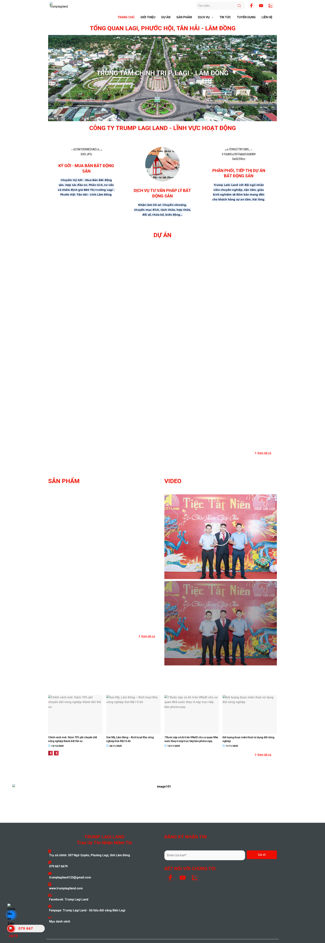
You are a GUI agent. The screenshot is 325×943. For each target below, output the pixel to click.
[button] (263, 453)
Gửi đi (262, 854)
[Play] (220, 536)
